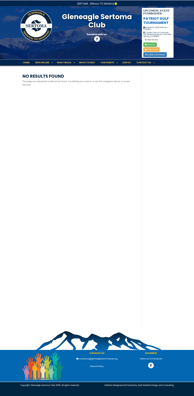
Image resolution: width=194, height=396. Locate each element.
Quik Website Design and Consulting (156, 385)
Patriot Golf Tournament (156, 20)
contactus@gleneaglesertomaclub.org (98, 358)
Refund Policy (97, 366)
